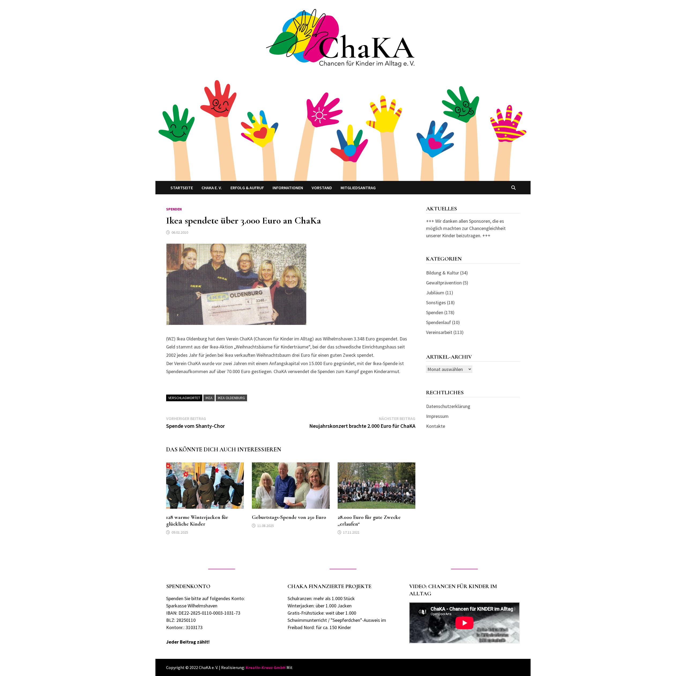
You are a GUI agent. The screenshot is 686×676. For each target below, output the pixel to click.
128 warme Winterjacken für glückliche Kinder (197, 520)
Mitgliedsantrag (358, 187)
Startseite (181, 187)
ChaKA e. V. (212, 187)
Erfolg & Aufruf (247, 187)
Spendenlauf (438, 322)
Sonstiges (436, 302)
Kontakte (435, 426)
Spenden (174, 209)
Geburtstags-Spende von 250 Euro (289, 517)
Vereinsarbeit (439, 332)
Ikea (209, 397)
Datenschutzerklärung (448, 406)
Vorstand (322, 187)
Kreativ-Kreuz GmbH (266, 667)
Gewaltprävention (444, 283)
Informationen (288, 187)
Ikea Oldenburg (231, 397)
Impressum (437, 416)
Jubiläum (435, 292)
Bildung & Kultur (442, 273)
